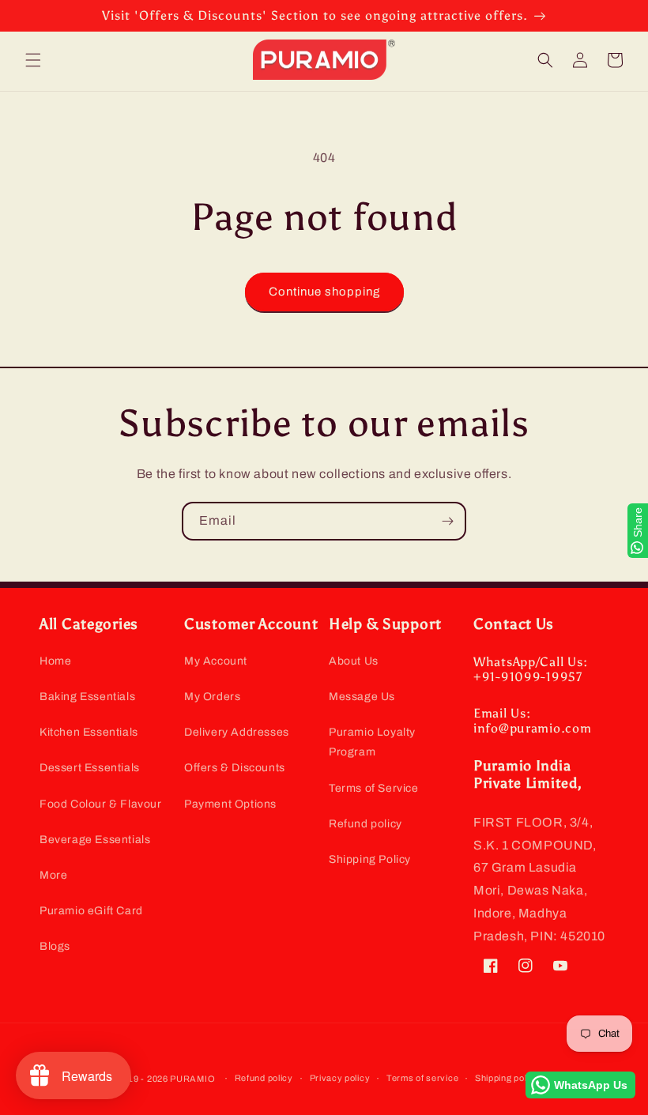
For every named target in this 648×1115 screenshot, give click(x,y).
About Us (354, 661)
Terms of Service (374, 788)
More (53, 875)
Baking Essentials (87, 697)
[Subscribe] (447, 521)
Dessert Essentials (90, 768)
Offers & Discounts (234, 768)
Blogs (55, 946)
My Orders (212, 697)
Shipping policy (507, 1078)
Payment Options (230, 804)
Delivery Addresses (236, 732)
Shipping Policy (370, 859)
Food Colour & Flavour (101, 804)
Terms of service (422, 1078)
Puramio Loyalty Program (372, 742)
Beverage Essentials (95, 840)
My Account (215, 661)
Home (55, 661)
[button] (33, 60)
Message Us (362, 697)
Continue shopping (324, 291)
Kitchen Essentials (89, 732)
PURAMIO (192, 1078)
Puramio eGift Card (91, 911)
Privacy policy (340, 1078)
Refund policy (365, 824)
